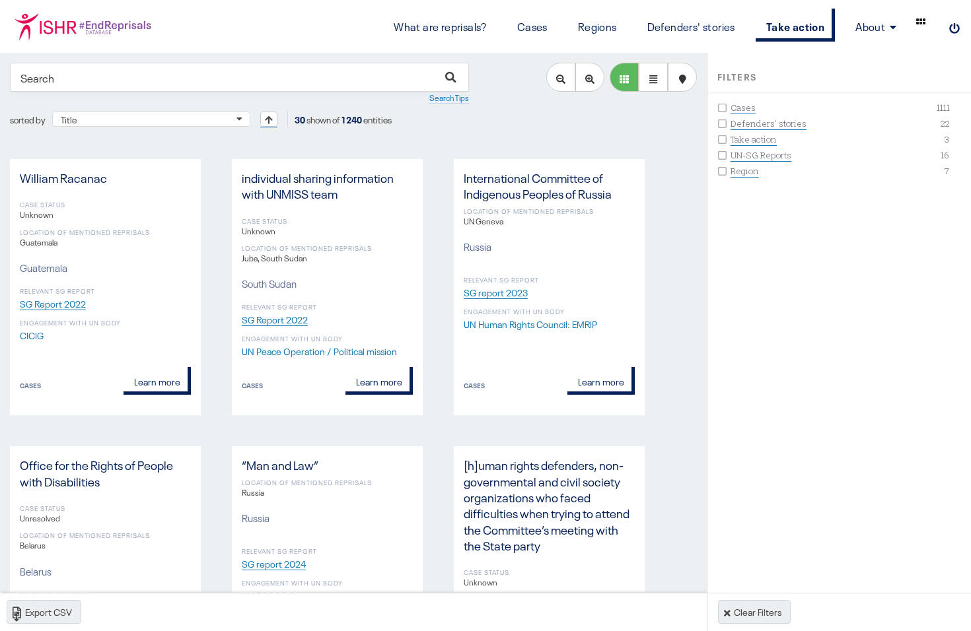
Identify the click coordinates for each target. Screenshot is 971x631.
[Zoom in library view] (589, 77)
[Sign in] (954, 26)
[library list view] (624, 77)
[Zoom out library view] (560, 77)
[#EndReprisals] (83, 26)
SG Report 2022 (53, 303)
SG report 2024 (274, 563)
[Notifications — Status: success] (921, 21)
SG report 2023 (496, 291)
